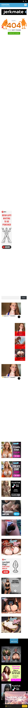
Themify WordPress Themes (19, 664)
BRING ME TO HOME (14, 33)
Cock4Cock (13, 663)
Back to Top (14, 602)
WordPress (10, 664)
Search (23, 258)
